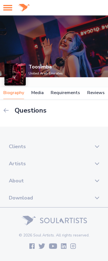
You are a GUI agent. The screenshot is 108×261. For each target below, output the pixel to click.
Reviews (96, 93)
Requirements (65, 93)
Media (37, 93)
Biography (13, 93)
